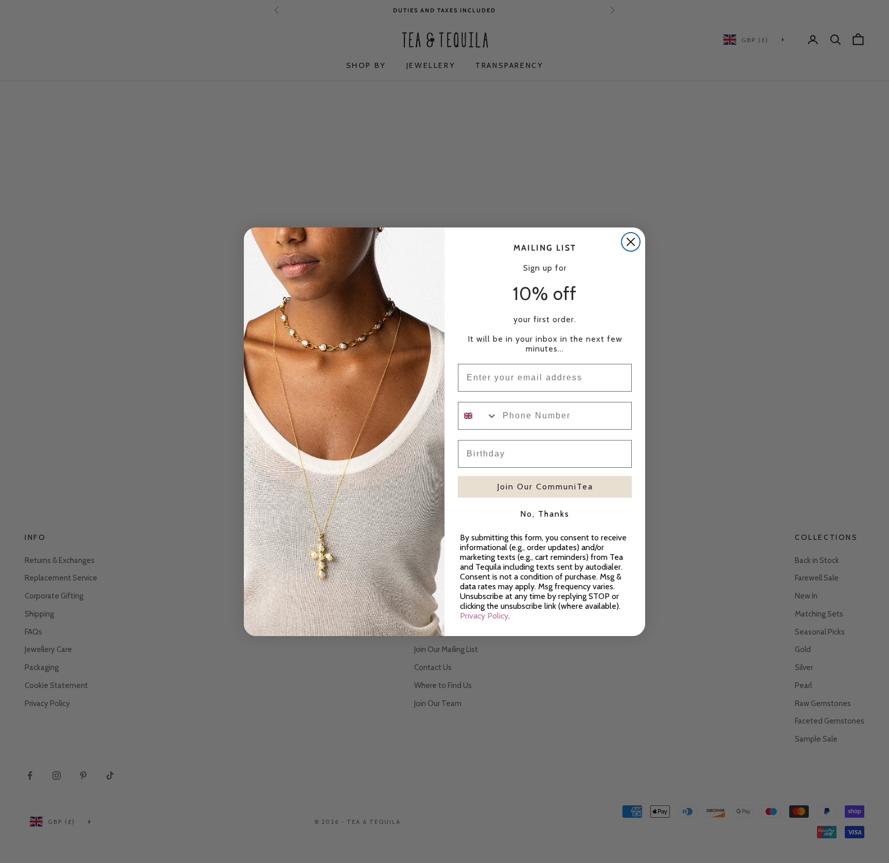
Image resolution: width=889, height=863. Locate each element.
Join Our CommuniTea (545, 486)
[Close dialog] (630, 242)
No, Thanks (545, 514)
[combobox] (477, 415)
